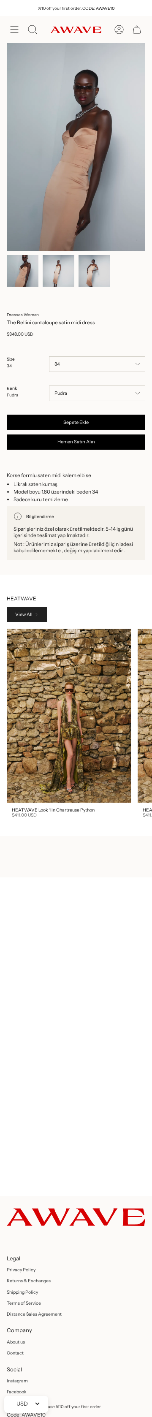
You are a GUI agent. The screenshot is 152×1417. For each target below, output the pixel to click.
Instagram (17, 1381)
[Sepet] (137, 29)
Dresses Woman (23, 314)
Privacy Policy (21, 1270)
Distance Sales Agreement (34, 1314)
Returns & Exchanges (29, 1281)
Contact (15, 1353)
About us (16, 1342)
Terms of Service (24, 1303)
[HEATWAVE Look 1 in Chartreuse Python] (69, 716)
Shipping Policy (22, 1292)
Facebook (17, 1392)
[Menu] (14, 29)
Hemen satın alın (76, 442)
